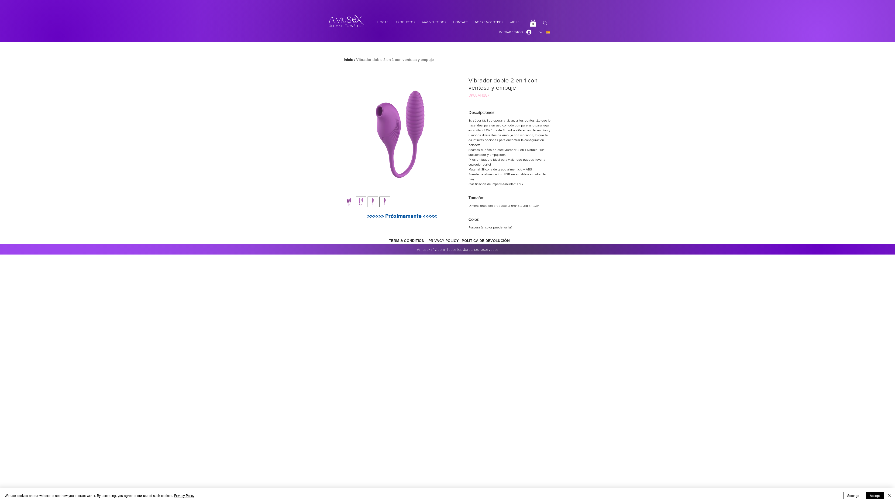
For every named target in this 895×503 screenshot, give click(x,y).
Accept (875, 495)
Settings (853, 495)
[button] (533, 23)
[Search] (545, 23)
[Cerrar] (889, 495)
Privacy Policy (184, 495)
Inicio (348, 60)
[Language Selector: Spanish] (545, 32)
